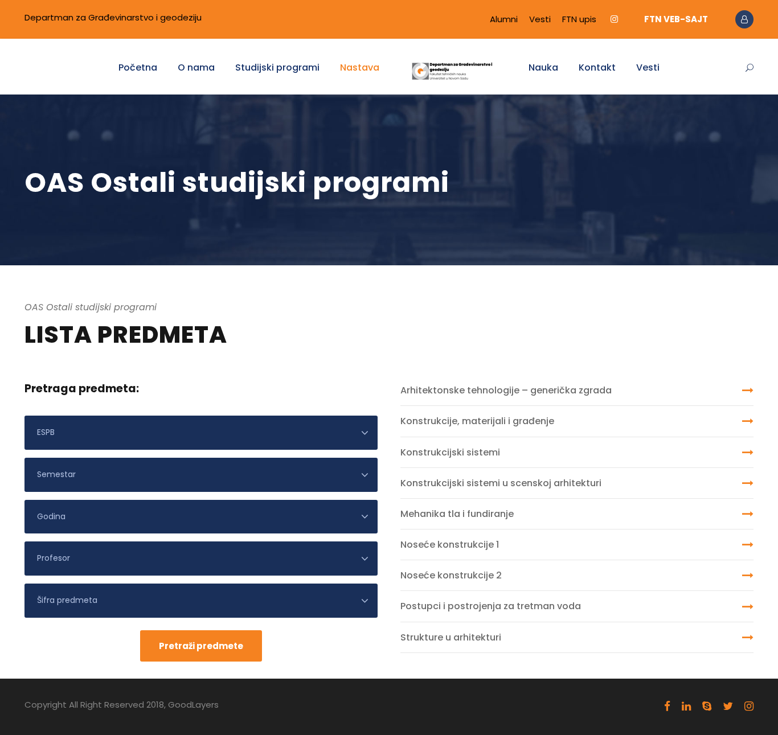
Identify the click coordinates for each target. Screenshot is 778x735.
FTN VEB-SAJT (676, 19)
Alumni (504, 19)
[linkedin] (686, 706)
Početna (137, 67)
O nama (196, 67)
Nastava (359, 67)
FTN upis (579, 19)
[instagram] (614, 19)
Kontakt (597, 67)
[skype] (706, 706)
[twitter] (728, 706)
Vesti (540, 19)
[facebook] (667, 706)
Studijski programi (277, 67)
